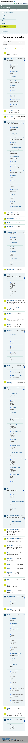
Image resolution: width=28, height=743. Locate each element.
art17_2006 (10, 116)
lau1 (8, 564)
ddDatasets (14, 242)
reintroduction (14, 189)
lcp (8, 579)
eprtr (8, 275)
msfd (8, 585)
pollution (14, 161)
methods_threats (14, 151)
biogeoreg (14, 133)
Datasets (4, 15)
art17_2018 (10, 212)
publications (11, 596)
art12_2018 (10, 110)
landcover (10, 558)
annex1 (13, 494)
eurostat (9, 313)
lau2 (8, 568)
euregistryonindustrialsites (11, 308)
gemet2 (9, 330)
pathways (14, 439)
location (14, 76)
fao (8, 319)
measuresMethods (14, 424)
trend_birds (14, 95)
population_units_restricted (14, 170)
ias (8, 387)
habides (9, 382)
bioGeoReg (14, 393)
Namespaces (5, 31)
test (8, 614)
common (10, 226)
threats (13, 194)
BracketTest (14, 623)
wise (8, 713)
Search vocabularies (9, 48)
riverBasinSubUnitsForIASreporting (14, 459)
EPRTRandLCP (11, 300)
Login (16, 3)
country (13, 725)
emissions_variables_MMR (14, 371)
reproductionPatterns (14, 452)
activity (13, 282)
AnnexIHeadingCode (14, 521)
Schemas (4, 23)
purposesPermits (14, 445)
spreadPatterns (14, 474)
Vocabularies (5, 26)
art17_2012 (10, 122)
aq (8, 53)
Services (4, 29)
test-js (13, 658)
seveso (9, 609)
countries (14, 407)
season (13, 90)
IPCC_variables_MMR (14, 375)
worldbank (10, 719)
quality (13, 180)
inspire (9, 553)
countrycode (14, 64)
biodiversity (10, 218)
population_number (14, 80)
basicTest (14, 618)
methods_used (14, 156)
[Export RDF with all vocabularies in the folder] (24, 60)
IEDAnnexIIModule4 (11, 538)
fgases (9, 324)
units (13, 481)
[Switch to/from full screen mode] (19, 3)
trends (13, 201)
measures (14, 142)
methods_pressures (14, 147)
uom (8, 708)
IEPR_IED (10, 545)
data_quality (14, 71)
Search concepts (20, 48)
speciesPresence (14, 467)
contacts (14, 237)
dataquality (10, 269)
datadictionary (11, 232)
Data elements (5, 20)
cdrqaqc (14, 400)
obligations (14, 258)
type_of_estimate (14, 99)
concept (13, 334)
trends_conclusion (14, 206)
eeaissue (14, 251)
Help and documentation (7, 12)
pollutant (14, 508)
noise (9, 590)
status (13, 262)
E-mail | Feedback (6, 738)
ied (8, 489)
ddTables (14, 247)
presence (14, 85)
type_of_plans (14, 104)
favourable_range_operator (14, 137)
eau (12, 634)
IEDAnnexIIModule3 (11, 529)
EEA (8, 1)
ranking (13, 184)
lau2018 (9, 572)
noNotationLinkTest (14, 653)
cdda (8, 222)
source (13, 346)
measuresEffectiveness (14, 418)
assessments (14, 127)
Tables (3, 18)
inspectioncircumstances (14, 501)
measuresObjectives (14, 431)
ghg (8, 365)
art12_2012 (10, 58)
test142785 (14, 664)
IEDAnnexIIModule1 (11, 515)
